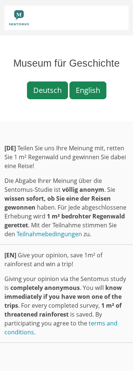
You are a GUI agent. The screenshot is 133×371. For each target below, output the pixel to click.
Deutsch (47, 90)
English (88, 90)
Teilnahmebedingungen (49, 234)
